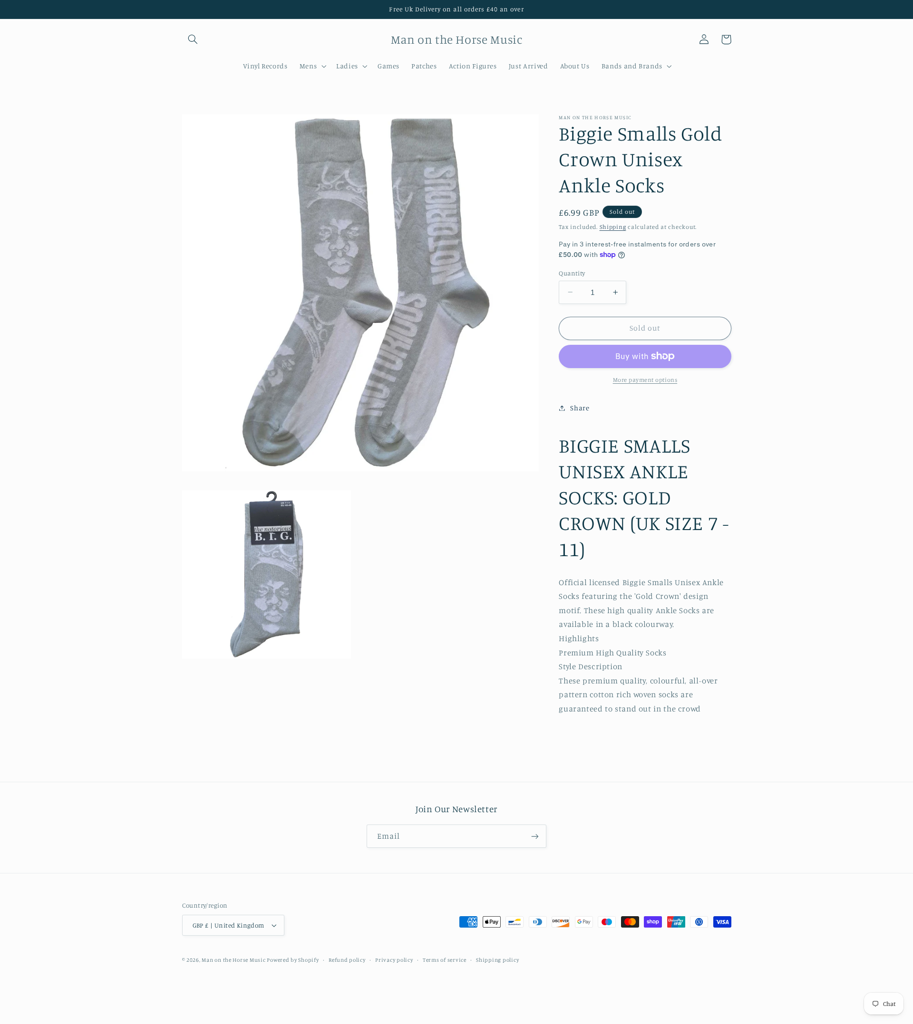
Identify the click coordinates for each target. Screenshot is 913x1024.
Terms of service (444, 960)
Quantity (572, 272)
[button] (193, 39)
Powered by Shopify (293, 960)
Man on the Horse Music (234, 960)
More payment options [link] (645, 379)
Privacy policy (394, 960)
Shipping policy (497, 960)
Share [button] (579, 408)
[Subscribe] (535, 836)
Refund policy (347, 960)
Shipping (613, 226)
